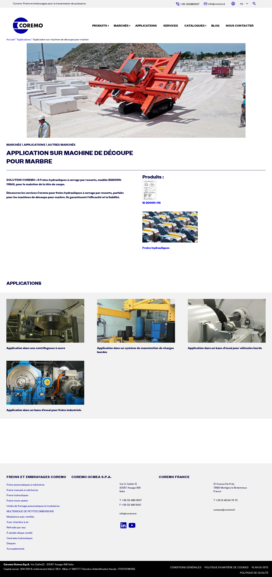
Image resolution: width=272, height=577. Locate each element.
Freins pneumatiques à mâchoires (25, 484)
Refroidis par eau (16, 527)
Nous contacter (239, 25)
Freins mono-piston (17, 500)
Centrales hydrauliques (19, 538)
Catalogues (194, 25)
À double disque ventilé (19, 532)
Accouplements (15, 548)
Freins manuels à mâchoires (22, 490)
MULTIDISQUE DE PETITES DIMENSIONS (30, 511)
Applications (146, 25)
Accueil (10, 39)
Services (170, 25)
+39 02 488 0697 (132, 500)
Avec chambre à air (18, 522)
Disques (11, 543)
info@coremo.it (127, 513)
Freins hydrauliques (17, 495)
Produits (99, 25)
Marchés (121, 25)
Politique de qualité (254, 572)
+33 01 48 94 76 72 (227, 500)
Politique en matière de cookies (226, 567)
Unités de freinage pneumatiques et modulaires (33, 506)
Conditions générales (185, 567)
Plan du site (260, 567)
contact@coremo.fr (224, 509)
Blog (215, 25)
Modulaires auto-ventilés (20, 516)
